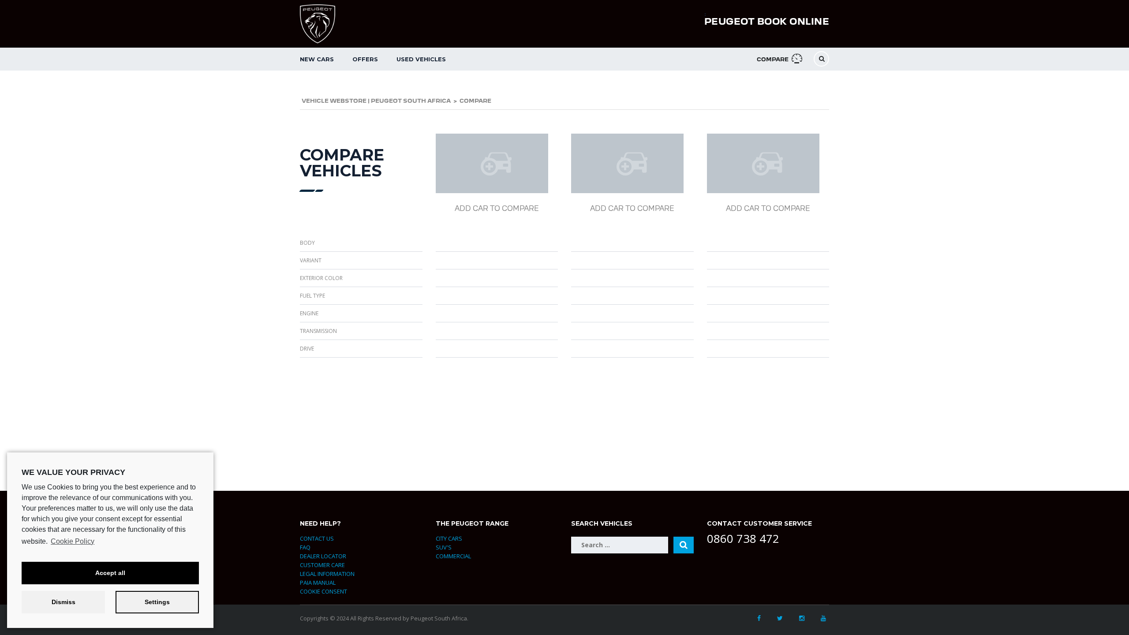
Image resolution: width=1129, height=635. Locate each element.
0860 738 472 (743, 538)
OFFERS (365, 59)
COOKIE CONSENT (323, 591)
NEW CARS (317, 59)
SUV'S (444, 547)
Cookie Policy (72, 541)
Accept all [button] (110, 572)
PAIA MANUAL (318, 582)
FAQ (305, 547)
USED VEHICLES (421, 59)
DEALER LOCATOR (323, 556)
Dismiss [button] (63, 601)
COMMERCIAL (453, 556)
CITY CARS (449, 538)
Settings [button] (157, 601)
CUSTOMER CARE (322, 565)
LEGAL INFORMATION (327, 574)
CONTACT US (317, 538)
